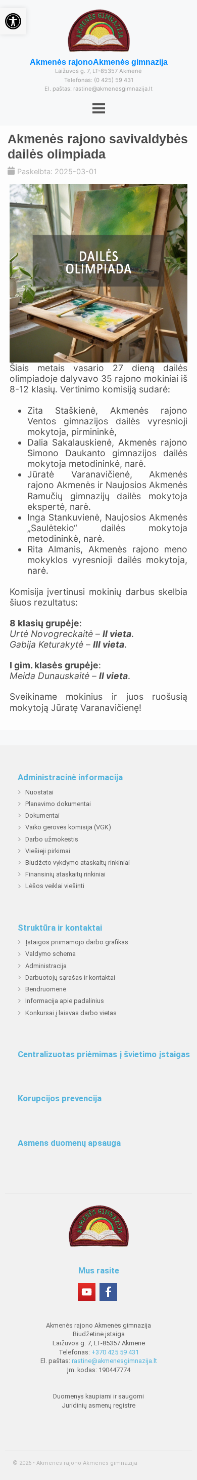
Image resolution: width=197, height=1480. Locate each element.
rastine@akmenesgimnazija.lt (114, 1361)
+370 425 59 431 (115, 1352)
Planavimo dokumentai (58, 804)
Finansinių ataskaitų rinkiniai (65, 874)
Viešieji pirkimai (47, 851)
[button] (13, 21)
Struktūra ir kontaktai (60, 928)
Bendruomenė (45, 989)
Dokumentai (42, 815)
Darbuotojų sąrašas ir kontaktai (70, 977)
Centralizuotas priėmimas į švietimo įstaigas (104, 1054)
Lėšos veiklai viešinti (54, 886)
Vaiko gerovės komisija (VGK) (68, 827)
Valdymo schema (50, 953)
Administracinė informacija (70, 777)
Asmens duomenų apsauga (69, 1143)
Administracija (46, 966)
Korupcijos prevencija (60, 1098)
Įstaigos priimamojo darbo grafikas (76, 942)
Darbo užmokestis (51, 839)
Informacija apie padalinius (64, 1001)
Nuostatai (39, 792)
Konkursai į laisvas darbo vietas (71, 1013)
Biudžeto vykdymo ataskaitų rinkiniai (77, 862)
